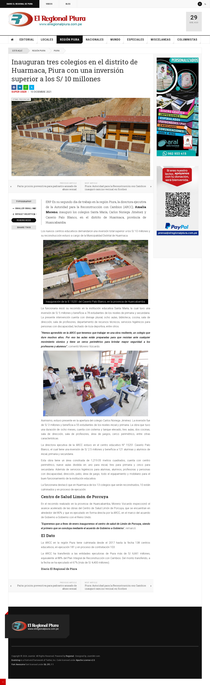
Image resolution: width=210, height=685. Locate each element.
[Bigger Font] (34, 208)
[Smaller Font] (13, 208)
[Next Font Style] (34, 214)
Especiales (135, 39)
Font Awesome (18, 664)
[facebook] (13, 87)
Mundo (115, 39)
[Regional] (46, 19)
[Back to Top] (3, 682)
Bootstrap (15, 660)
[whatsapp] (25, 87)
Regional (70, 656)
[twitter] (31, 87)
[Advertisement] (144, 20)
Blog (68, 4)
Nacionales (95, 39)
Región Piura (69, 39)
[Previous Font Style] (13, 214)
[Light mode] (200, 4)
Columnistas (187, 39)
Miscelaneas (161, 39)
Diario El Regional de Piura (20, 4)
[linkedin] (19, 87)
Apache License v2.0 (85, 660)
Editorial (27, 39)
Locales (47, 39)
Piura (56, 51)
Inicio (12, 40)
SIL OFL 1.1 (49, 664)
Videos (49, 4)
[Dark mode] (205, 4)
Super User (19, 91)
